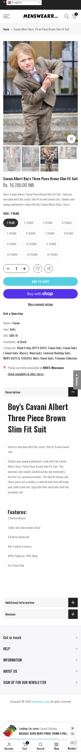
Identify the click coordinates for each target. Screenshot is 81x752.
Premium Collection (66, 358)
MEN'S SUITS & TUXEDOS (17, 358)
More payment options (40, 304)
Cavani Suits (55, 347)
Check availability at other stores (26, 374)
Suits (13, 329)
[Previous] (6, 93)
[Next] (74, 93)
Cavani (16, 323)
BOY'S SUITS (39, 347)
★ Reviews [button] (77, 380)
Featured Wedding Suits (56, 353)
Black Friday (24, 347)
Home (6, 29)
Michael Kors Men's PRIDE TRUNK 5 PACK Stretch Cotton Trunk (44, 733)
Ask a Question (13, 313)
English (16, 2)
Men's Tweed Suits (43, 358)
